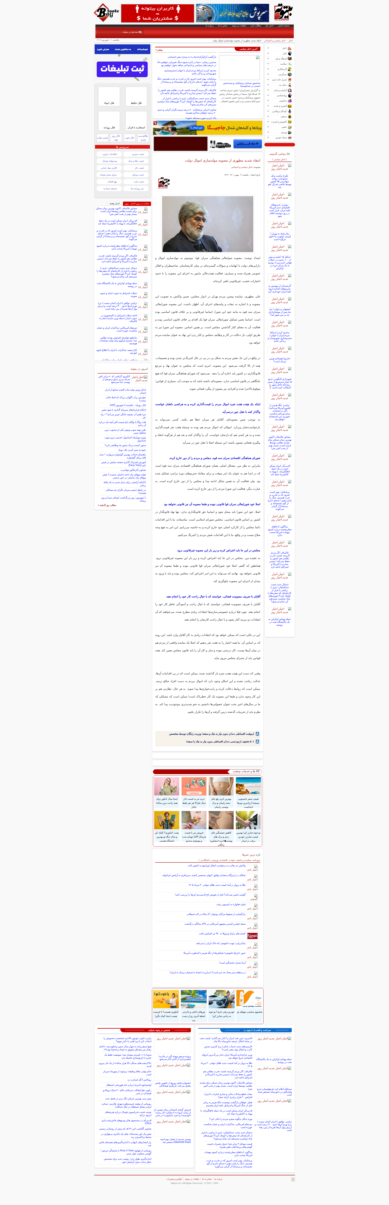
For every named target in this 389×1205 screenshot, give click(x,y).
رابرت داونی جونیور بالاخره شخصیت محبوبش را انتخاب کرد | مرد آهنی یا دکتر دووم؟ (127, 1040)
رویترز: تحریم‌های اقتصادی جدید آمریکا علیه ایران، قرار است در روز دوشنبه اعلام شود (279, 210)
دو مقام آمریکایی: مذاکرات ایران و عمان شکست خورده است (117, 329)
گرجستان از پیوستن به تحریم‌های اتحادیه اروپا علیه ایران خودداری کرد (279, 288)
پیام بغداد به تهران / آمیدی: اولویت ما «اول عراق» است (280, 236)
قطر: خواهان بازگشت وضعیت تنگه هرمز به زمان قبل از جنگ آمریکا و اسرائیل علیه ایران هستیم (227, 1104)
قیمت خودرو (138, 154)
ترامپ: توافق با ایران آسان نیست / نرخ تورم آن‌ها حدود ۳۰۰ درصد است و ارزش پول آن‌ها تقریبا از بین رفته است (117, 306)
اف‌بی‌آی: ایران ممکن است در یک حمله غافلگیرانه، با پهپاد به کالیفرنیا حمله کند (279, 470)
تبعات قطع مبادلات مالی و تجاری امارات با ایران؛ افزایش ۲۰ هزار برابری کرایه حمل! (228, 1096)
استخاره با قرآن (136, 127)
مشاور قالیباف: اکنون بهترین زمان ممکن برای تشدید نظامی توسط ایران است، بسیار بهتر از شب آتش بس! (280, 442)
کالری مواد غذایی (109, 168)
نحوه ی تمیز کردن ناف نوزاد (132, 449)
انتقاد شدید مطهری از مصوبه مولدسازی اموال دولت (222, 160)
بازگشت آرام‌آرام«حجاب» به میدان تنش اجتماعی (192, 56)
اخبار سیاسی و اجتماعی (274, 40)
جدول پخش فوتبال (108, 175)
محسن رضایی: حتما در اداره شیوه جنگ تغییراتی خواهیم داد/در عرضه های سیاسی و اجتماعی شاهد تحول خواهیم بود (186, 64)
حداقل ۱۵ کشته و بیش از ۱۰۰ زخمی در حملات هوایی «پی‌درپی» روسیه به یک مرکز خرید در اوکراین (280, 262)
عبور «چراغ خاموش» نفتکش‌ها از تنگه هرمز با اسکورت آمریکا (215, 953)
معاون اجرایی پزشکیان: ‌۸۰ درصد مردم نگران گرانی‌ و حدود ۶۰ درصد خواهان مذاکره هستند (186, 111)
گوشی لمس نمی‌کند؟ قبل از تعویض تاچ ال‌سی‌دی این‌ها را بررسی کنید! (210, 894)
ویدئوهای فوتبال (109, 161)
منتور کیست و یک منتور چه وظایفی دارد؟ (125, 445)
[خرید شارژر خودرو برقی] (236, 144)
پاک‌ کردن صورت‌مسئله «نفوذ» (200, 118)
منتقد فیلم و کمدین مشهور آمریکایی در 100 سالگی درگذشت (215, 923)
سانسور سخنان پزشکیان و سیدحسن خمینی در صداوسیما (241, 84)
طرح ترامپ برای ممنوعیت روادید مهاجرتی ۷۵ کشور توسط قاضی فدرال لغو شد (279, 181)
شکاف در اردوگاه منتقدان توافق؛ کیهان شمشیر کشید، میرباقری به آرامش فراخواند (204, 875)
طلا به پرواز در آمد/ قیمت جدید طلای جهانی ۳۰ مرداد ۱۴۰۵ (217, 885)
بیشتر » (159, 50)
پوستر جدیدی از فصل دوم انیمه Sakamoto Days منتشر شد (175, 1140)
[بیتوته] (107, 20)
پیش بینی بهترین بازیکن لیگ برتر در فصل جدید (128, 1098)
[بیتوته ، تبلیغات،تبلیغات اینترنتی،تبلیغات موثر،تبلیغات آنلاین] (157, 13)
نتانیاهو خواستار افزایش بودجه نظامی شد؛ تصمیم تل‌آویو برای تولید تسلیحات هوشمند (118, 340)
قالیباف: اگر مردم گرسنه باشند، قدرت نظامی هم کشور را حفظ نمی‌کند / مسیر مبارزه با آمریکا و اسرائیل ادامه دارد (187, 92)
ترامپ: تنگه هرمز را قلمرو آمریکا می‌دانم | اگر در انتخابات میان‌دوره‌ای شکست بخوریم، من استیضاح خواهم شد (280, 412)
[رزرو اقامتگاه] (207, 128)
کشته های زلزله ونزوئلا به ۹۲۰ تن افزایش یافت (222, 933)
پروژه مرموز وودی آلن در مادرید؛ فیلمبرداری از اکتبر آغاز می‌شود (174, 1057)
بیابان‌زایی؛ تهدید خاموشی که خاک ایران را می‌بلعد (221, 943)
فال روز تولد (116, 137)
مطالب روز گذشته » (107, 505)
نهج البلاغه (112, 181)
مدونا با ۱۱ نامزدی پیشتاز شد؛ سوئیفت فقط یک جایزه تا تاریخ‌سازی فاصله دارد (127, 1056)
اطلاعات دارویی (109, 154)
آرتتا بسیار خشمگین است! (232, 962)
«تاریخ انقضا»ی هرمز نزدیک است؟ (279, 360)
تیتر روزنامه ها (137, 188)
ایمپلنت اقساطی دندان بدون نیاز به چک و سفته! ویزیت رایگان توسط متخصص (211, 733)
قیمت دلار (139, 168)
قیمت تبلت (139, 181)
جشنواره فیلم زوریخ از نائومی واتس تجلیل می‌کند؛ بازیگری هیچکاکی (173, 1084)
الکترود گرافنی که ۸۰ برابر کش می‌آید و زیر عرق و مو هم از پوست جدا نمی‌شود (114, 379)
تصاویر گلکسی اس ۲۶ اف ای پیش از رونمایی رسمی (125, 1128)
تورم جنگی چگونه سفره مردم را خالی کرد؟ (230, 1119)
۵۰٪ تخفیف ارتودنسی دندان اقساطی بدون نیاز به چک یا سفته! (220, 741)
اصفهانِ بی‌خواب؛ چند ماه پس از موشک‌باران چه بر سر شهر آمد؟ (279, 312)
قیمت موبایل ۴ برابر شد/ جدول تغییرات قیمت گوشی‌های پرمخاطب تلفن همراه (229, 1145)
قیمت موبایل (138, 175)
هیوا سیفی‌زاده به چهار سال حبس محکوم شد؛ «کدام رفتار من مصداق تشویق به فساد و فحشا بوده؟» (125, 1048)
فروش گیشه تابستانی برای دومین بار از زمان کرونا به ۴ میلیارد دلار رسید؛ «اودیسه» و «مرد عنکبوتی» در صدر (172, 1112)
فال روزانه (109, 127)
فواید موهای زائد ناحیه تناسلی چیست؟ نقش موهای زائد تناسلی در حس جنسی (124, 476)
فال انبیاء (109, 102)
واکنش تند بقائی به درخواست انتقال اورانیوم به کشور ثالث (217, 865)
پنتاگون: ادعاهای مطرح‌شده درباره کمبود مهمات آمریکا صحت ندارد (280, 531)
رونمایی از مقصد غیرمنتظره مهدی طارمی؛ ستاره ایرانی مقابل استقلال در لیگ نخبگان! (126, 1105)
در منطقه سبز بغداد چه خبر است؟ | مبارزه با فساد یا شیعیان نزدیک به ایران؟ (208, 972)
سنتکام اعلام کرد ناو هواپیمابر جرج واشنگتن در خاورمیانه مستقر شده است (274, 1092)
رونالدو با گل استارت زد (139, 1079)
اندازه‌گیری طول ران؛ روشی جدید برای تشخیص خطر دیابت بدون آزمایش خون (127, 1160)
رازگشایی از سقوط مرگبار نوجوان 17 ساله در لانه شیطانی (216, 914)
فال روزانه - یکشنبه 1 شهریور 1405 (128, 405)
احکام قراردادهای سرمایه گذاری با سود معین (124, 409)
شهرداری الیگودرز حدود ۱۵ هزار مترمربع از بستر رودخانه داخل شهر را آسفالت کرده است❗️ (280, 383)
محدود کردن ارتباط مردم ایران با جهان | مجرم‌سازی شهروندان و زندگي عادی (280, 336)
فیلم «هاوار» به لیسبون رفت (231, 904)
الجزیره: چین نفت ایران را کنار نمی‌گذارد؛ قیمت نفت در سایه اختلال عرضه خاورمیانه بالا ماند (226, 1040)
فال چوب (129, 137)
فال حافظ (136, 102)
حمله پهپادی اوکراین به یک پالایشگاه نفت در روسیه (279, 622)
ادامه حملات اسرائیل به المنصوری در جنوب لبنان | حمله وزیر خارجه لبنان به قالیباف (118, 318)
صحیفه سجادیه (110, 188)
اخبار (291, 40)
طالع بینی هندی (143, 137)
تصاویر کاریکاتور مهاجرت (133, 469)
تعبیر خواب (102, 137)
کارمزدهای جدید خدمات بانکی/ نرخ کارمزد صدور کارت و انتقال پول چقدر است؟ (228, 1048)
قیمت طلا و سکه (136, 161)
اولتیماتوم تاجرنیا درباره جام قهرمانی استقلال (128, 1085)
